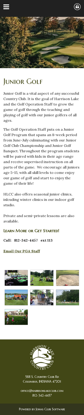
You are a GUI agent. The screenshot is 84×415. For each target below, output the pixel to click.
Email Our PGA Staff (21, 251)
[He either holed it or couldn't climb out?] (67, 278)
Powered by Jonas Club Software (42, 409)
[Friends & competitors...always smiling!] (42, 297)
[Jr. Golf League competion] (16, 297)
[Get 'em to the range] (67, 297)
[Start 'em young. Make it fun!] (42, 278)
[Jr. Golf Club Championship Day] (16, 278)
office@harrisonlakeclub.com (42, 391)
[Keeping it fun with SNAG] (16, 317)
